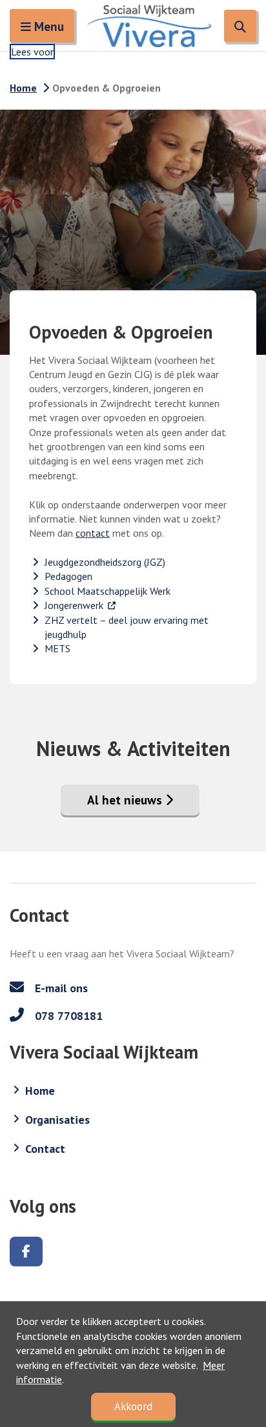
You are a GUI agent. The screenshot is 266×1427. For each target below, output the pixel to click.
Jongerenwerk (80, 605)
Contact (45, 1148)
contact (93, 532)
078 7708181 (67, 1015)
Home (23, 87)
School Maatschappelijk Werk (107, 590)
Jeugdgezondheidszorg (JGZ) (105, 561)
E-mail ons (60, 988)
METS (57, 648)
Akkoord (133, 1406)
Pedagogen (68, 576)
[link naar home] (149, 26)
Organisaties (57, 1119)
